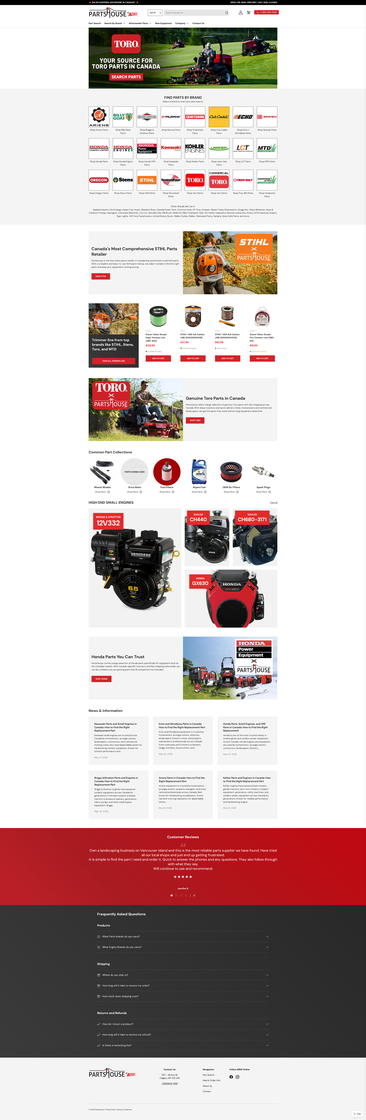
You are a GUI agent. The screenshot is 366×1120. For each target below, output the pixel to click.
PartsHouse (99, 1110)
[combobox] (196, 13)
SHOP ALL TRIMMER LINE (114, 361)
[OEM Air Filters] (231, 472)
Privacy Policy (110, 1110)
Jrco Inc (143, 212)
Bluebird (145, 209)
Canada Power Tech (166, 209)
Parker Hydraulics (217, 212)
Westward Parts (204, 216)
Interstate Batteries (128, 212)
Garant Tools (217, 209)
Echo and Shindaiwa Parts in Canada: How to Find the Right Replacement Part (182, 725)
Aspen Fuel (127, 209)
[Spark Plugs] (263, 472)
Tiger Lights (122, 216)
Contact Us (198, 23)
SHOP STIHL (101, 276)
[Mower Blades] (102, 472)
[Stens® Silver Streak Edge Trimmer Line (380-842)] (158, 316)
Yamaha (217, 216)
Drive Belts (134, 487)
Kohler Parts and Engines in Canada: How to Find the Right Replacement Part (247, 779)
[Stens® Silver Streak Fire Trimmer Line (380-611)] (262, 316)
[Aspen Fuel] (199, 472)
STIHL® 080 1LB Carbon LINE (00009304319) (192, 336)
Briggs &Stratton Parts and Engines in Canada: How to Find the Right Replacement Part (116, 781)
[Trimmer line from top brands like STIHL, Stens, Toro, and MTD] (114, 318)
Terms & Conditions (124, 1110)
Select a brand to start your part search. (183, 101)
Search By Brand (113, 23)
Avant (137, 209)
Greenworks (230, 209)
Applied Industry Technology (107, 209)
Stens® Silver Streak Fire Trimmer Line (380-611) (262, 337)
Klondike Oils (154, 212)
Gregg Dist (243, 209)
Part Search (95, 23)
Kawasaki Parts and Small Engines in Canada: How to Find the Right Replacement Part (115, 727)
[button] (249, 12)
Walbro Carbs (181, 216)
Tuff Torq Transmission (140, 216)
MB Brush (167, 212)
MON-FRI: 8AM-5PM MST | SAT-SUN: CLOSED (254, 2)
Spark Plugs (263, 487)
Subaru (273, 212)
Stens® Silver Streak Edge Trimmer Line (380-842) (156, 337)
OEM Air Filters (231, 487)
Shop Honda (102, 679)
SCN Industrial (261, 212)
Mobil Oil (177, 212)
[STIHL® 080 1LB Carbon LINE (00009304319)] (193, 316)
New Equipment (163, 23)
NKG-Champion (190, 212)
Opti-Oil (203, 212)
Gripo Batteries (257, 209)
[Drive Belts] (134, 472)
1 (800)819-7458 (170, 1083)
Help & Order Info (211, 1080)
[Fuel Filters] (167, 472)
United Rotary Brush (163, 216)
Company (180, 23)
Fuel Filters (166, 487)
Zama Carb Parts (230, 216)
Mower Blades (102, 487)
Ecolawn (206, 209)
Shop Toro (195, 420)
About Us (207, 1086)
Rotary (250, 212)
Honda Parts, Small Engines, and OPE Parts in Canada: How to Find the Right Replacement (245, 727)
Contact (207, 1091)
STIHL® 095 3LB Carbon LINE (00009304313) (227, 336)
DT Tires (197, 209)
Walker (192, 216)
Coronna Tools (184, 209)
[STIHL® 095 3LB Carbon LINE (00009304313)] (227, 316)
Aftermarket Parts (138, 23)
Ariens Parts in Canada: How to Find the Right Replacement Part (182, 779)
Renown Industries (236, 212)
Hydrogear (112, 212)
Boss (153, 209)
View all (273, 502)
